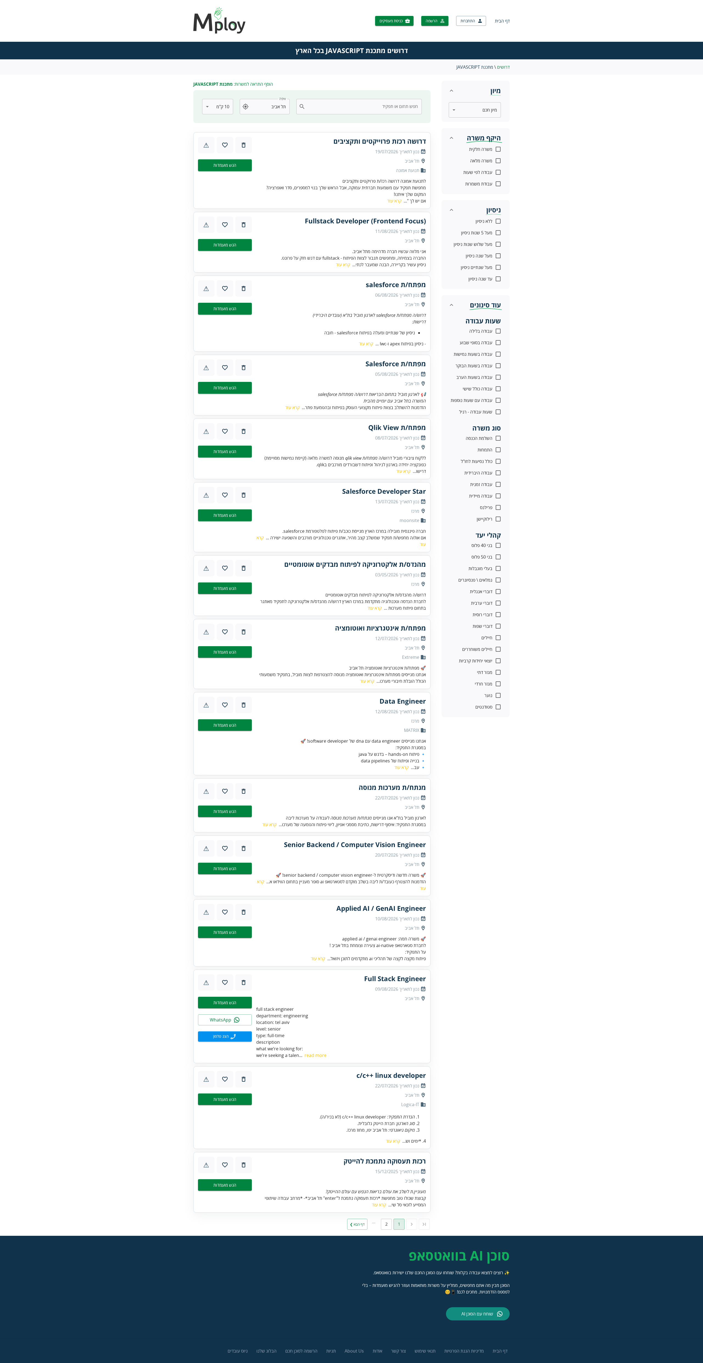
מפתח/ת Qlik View (397, 427)
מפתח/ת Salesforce (396, 363)
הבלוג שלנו (266, 1351)
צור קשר (398, 1351)
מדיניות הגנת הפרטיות (464, 1351)
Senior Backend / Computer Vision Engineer (355, 844)
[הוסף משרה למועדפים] (225, 145)
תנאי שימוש (425, 1351)
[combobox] (362, 106)
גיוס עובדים (238, 1351)
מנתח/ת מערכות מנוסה (392, 787)
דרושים (503, 67)
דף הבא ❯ (357, 1224)
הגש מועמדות (224, 165)
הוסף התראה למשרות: (233, 84)
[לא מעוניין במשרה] (243, 145)
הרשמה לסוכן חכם (301, 1351)
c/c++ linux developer (391, 1075)
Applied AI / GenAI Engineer (381, 908)
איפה (282, 98)
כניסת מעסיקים (391, 20)
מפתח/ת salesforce (396, 284)
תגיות (331, 1351)
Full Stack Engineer (395, 978)
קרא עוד (394, 201)
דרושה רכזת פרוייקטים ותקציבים (379, 141)
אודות (377, 1351)
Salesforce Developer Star (384, 491)
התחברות (468, 20)
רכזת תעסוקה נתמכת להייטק (385, 1161)
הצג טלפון (221, 1036)
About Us (354, 1351)
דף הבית (502, 21)
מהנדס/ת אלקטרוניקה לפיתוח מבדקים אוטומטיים (355, 564)
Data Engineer (403, 701)
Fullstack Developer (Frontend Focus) (365, 220)
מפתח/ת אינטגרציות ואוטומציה (380, 628)
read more (316, 1055)
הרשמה (431, 20)
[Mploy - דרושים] (219, 32)
